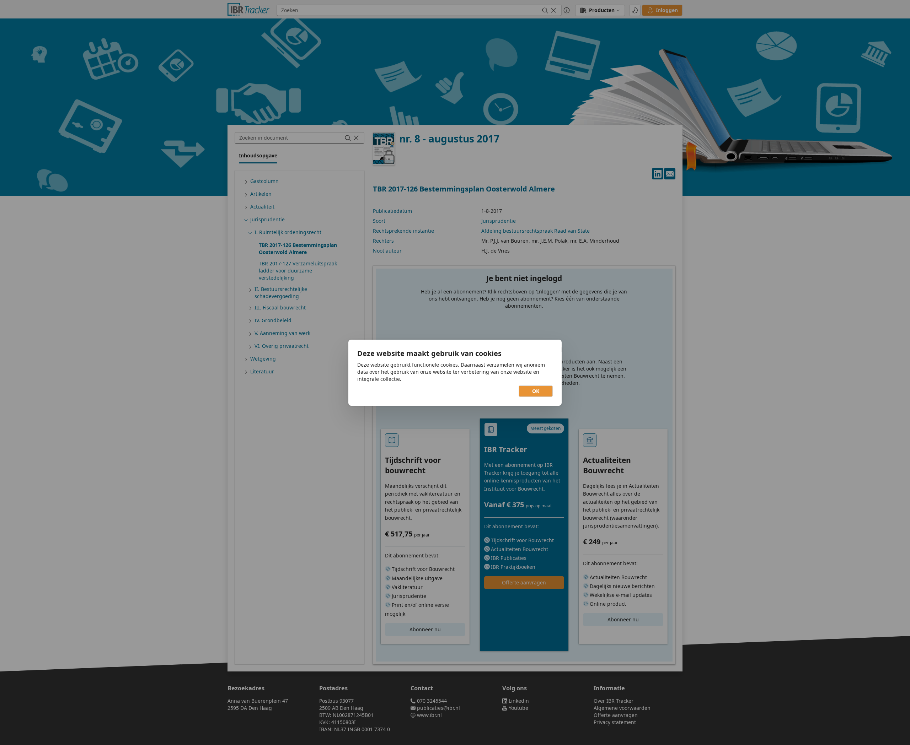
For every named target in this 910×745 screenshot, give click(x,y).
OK (535, 391)
